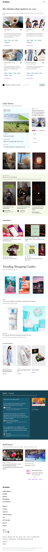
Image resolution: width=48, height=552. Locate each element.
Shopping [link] (6, 499)
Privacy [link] (28, 536)
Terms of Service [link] (29, 550)
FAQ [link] (14, 536)
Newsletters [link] (7, 501)
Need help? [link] (5, 541)
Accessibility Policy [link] (35, 536)
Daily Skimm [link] (7, 491)
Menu (44, 1)
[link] (6, 1)
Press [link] (17, 536)
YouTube (40, 479)
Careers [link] (20, 536)
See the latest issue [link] (7, 45)
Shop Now (4, 373)
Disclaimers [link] (5, 538)
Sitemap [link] (4, 543)
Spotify (29, 479)
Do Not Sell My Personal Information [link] (25, 538)
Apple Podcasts (35, 479)
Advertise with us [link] (12, 538)
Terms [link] (24, 536)
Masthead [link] (10, 536)
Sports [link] (5, 496)
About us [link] (5, 536)
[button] (13, 32)
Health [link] (5, 494)
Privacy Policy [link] (22, 550)
